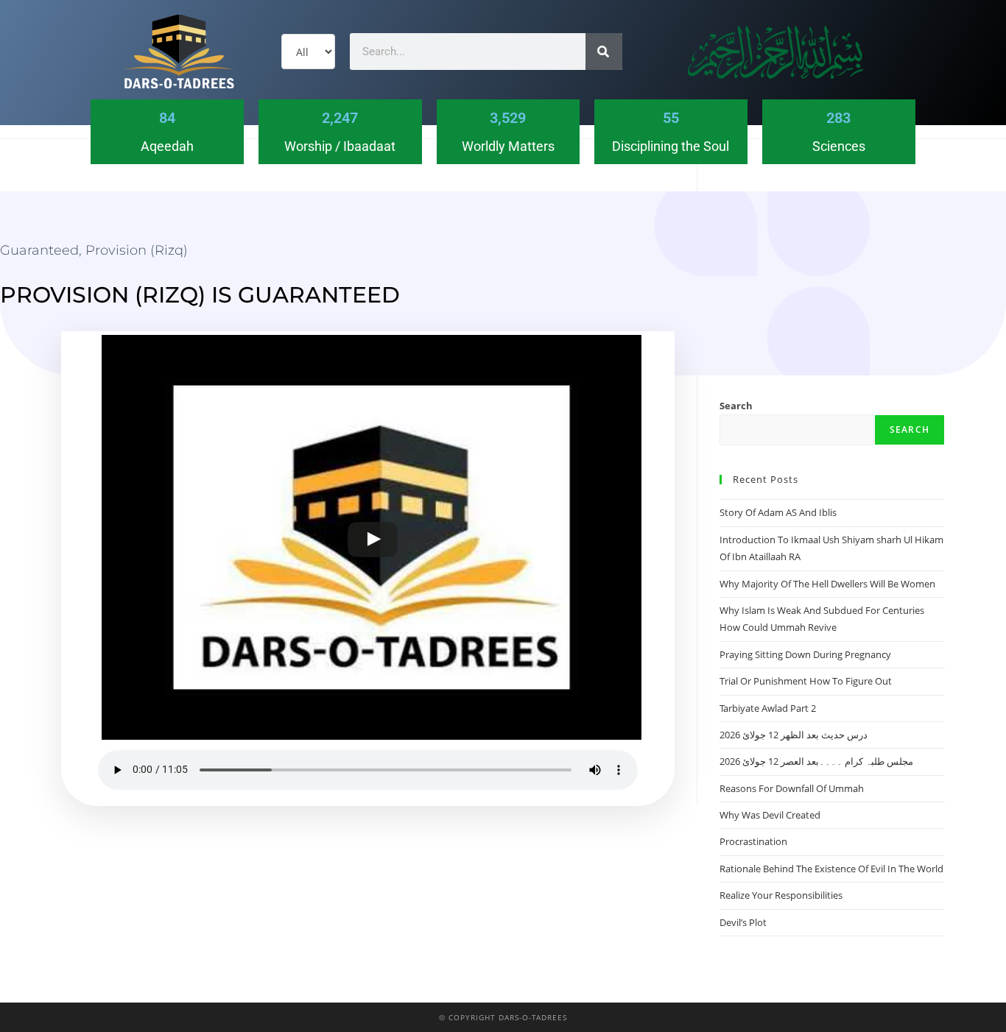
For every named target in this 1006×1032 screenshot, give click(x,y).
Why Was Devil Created (770, 814)
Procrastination (753, 841)
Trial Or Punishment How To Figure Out (806, 681)
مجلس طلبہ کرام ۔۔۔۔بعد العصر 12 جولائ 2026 (816, 761)
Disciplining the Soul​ (670, 146)
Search (736, 405)
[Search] (603, 51)
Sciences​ (838, 146)
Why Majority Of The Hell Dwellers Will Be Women (827, 583)
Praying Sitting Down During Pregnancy (805, 654)
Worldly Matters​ (508, 146)
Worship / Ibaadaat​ (339, 146)
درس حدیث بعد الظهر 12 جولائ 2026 (794, 734)
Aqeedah (167, 146)
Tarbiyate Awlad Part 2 (768, 708)
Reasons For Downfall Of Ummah (792, 788)
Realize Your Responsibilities (781, 895)
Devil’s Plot (743, 922)
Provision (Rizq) (136, 250)
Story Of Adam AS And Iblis (778, 512)
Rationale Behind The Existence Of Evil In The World (831, 868)
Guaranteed (39, 250)
